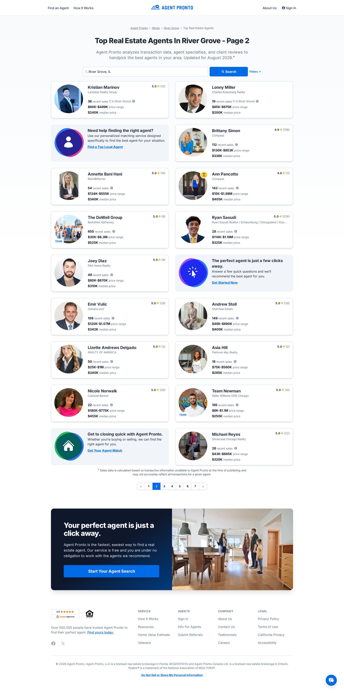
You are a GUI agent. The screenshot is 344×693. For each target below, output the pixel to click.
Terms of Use (268, 627)
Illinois (156, 28)
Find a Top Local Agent (105, 147)
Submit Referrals (190, 635)
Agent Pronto (139, 28)
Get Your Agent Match (105, 450)
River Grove (171, 28)
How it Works (83, 8)
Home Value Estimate (154, 635)
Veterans (144, 643)
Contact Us (226, 627)
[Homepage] (172, 8)
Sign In (291, 8)
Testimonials (227, 635)
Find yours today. (100, 632)
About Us (270, 8)
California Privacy (271, 635)
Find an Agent (58, 8)
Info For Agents (189, 627)
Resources (145, 627)
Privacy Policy (268, 619)
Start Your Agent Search (111, 571)
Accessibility (267, 643)
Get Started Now (225, 283)
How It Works (148, 619)
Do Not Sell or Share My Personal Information (172, 675)
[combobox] (145, 71)
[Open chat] (331, 680)
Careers (224, 643)
